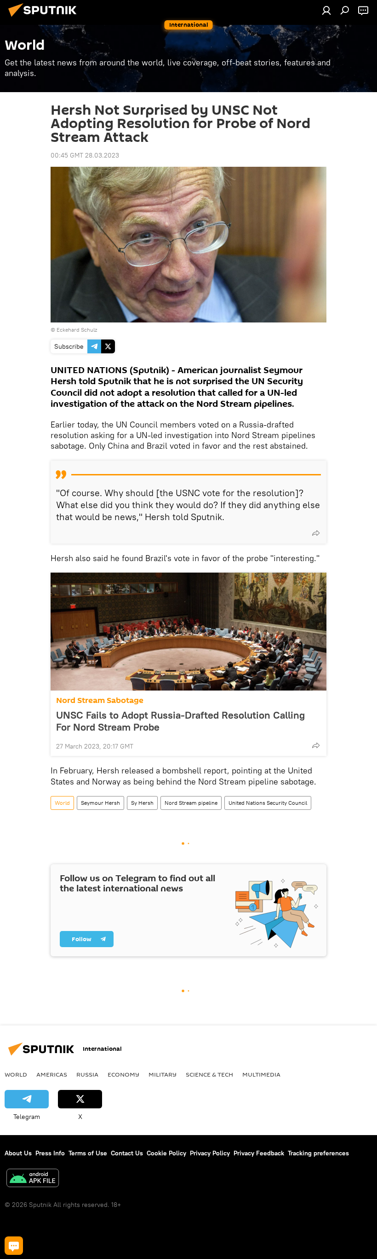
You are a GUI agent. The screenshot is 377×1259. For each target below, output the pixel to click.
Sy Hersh (142, 802)
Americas (51, 1074)
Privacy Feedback (259, 1153)
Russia (87, 1074)
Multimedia (261, 1074)
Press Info (50, 1153)
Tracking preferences (318, 1153)
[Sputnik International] (45, 18)
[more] (316, 533)
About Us (18, 1153)
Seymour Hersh (100, 802)
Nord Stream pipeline (191, 802)
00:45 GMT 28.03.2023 (85, 155)
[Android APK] (32, 1179)
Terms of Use (88, 1153)
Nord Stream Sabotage (99, 700)
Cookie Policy (166, 1153)
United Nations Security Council (267, 802)
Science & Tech (209, 1074)
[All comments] (14, 1245)
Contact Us (127, 1153)
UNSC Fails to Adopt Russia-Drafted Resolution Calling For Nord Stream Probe (180, 721)
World (62, 802)
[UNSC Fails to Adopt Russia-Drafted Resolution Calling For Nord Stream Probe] (188, 632)
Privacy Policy (210, 1153)
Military (163, 1074)
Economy (123, 1074)
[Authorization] (326, 10)
